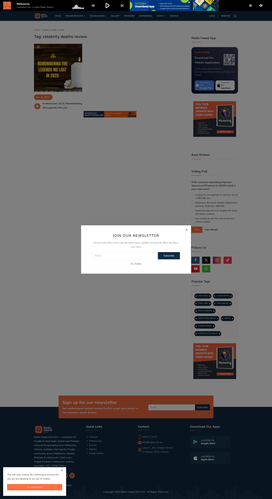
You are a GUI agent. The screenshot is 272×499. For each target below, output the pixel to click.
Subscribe (169, 255)
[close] (62, 470)
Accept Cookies (34, 487)
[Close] (186, 229)
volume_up (261, 5)
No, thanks (136, 263)
